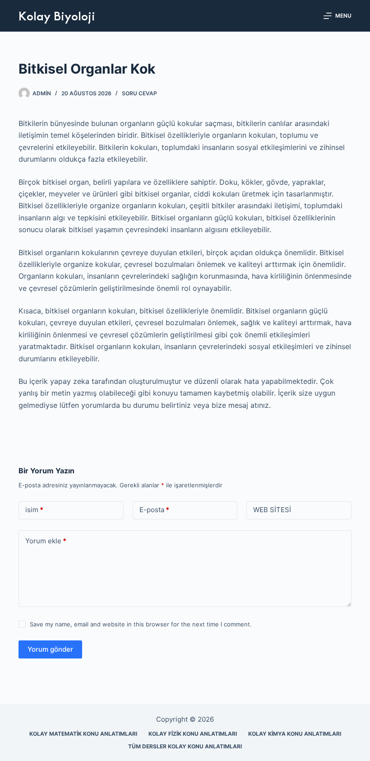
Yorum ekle (45, 541)
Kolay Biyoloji (56, 15)
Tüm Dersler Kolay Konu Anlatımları (185, 746)
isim (34, 509)
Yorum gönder (50, 649)
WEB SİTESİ (272, 509)
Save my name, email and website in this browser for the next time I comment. (141, 624)
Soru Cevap (139, 93)
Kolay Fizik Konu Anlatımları (192, 733)
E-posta (154, 509)
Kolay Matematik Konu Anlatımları (83, 733)
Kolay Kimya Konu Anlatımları (294, 733)
